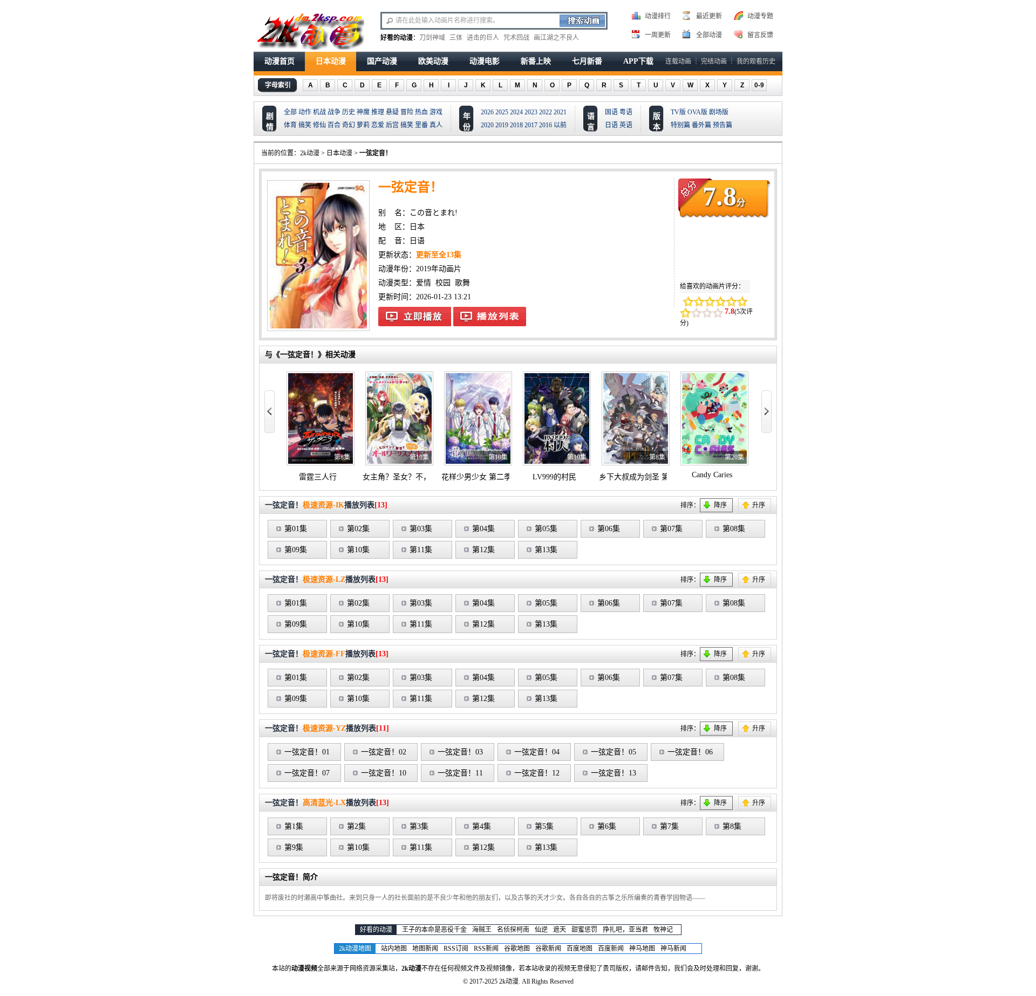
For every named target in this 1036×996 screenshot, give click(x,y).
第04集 (483, 529)
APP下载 (638, 61)
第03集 (421, 529)
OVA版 (697, 112)
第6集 (606, 826)
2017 (530, 125)
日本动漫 (331, 61)
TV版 (678, 112)
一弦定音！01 (307, 752)
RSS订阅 (456, 948)
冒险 (406, 112)
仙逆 (541, 929)
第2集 (356, 826)
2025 (501, 112)
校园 (443, 283)
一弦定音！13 (613, 773)
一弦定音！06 (690, 752)
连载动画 (678, 61)
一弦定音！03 (460, 752)
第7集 (669, 826)
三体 (455, 38)
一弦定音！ (375, 153)
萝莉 (363, 125)
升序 (758, 505)
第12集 (483, 550)
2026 (487, 112)
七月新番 (587, 61)
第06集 (608, 529)
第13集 (546, 550)
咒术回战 (516, 38)
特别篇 (680, 125)
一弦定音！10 (383, 773)
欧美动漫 (433, 61)
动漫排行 (658, 16)
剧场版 (718, 112)
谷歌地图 (517, 948)
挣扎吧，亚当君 (625, 929)
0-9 (759, 85)
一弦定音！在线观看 (414, 316)
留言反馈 (760, 35)
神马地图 (642, 948)
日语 (611, 125)
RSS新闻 (486, 948)
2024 (516, 112)
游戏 (436, 112)
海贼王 (482, 929)
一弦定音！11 (460, 773)
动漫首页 (279, 61)
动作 (304, 112)
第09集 (295, 550)
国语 (611, 112)
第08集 (734, 529)
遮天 (559, 929)
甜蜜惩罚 (584, 929)
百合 (334, 125)
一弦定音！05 (613, 752)
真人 (436, 125)
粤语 (625, 112)
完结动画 (714, 61)
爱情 (423, 283)
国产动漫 (382, 61)
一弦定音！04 (537, 752)
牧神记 (663, 929)
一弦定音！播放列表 (489, 316)
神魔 (363, 112)
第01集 (295, 529)
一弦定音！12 (537, 773)
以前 (560, 125)
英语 (625, 125)
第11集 (421, 550)
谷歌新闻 (548, 948)
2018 (516, 125)
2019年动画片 (438, 269)
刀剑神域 (432, 38)
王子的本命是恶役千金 (434, 929)
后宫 (392, 125)
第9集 (293, 847)
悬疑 (392, 112)
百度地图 (579, 948)
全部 (290, 112)
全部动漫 (709, 35)
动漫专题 (760, 16)
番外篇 (701, 125)
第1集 (293, 826)
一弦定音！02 (383, 752)
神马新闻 (673, 948)
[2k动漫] (310, 30)
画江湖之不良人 (556, 38)
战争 (334, 112)
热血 (421, 112)
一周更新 (658, 35)
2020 (487, 125)
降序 (720, 505)
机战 (319, 112)
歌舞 (462, 283)
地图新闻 (425, 948)
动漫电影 (484, 61)
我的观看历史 (756, 61)
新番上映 (536, 61)
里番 (421, 125)
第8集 (732, 826)
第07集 (671, 529)
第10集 (358, 550)
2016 (545, 125)
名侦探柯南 (513, 929)
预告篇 (722, 125)
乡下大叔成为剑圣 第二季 (641, 477)
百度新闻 (611, 948)
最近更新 (709, 16)
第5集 (544, 826)
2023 (530, 112)
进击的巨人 (483, 38)
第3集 (419, 826)
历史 (348, 112)
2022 (545, 112)
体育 (290, 125)
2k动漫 (309, 153)
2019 (501, 125)
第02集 (358, 529)
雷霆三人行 (318, 477)
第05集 (546, 529)
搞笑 (304, 125)
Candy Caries (712, 475)
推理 (377, 112)
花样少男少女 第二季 (476, 477)
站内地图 (394, 948)
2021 (560, 112)
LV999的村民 (554, 477)
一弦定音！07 (307, 773)
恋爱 (377, 125)
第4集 (481, 826)
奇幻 (348, 125)
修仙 (319, 125)
